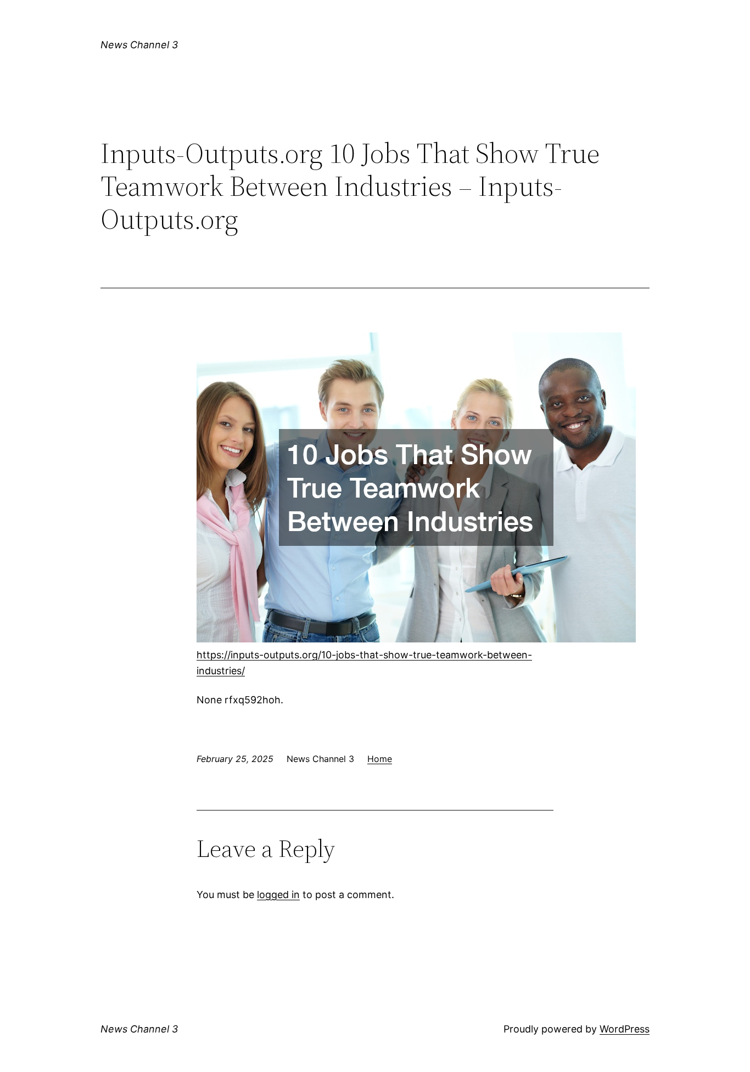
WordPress (625, 1029)
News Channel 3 (139, 44)
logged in (278, 894)
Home (379, 758)
